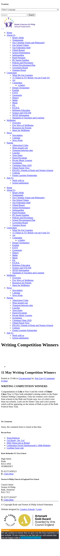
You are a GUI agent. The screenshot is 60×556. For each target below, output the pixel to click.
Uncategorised (25, 378)
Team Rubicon (13, 438)
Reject (26, 538)
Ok (21, 538)
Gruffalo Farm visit (15, 448)
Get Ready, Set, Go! (16, 440)
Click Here (9, 474)
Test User (39, 378)
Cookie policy (35, 538)
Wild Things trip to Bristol (18, 443)
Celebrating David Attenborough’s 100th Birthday (29, 445)
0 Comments (49, 378)
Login (39, 509)
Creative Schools (27, 509)
